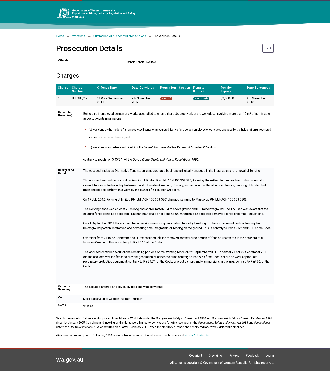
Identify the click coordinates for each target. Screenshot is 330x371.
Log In (269, 355)
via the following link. (197, 335)
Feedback (252, 355)
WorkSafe (78, 36)
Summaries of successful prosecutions (119, 36)
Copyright (195, 355)
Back (268, 48)
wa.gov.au (69, 359)
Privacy (234, 355)
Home (60, 36)
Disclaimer (216, 355)
